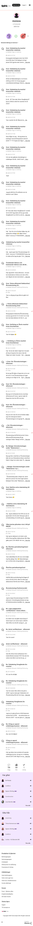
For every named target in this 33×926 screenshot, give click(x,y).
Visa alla (28, 805)
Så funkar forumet (6, 896)
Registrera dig (16, 5)
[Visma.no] (6, 6)
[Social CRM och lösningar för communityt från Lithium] (28, 922)
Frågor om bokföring (16, 52)
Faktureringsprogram (7, 859)
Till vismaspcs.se (6, 907)
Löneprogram (5, 862)
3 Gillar (9, 370)
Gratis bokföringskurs (7, 875)
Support (3, 904)
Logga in (24, 5)
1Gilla (8, 292)
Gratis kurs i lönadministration (9, 880)
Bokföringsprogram (6, 856)
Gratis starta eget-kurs (7, 878)
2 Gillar (9, 533)
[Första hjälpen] (16, 36)
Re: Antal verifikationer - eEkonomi (18, 629)
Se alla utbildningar (6, 883)
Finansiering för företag (7, 867)
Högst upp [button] (2, 922)
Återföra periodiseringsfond (15, 567)
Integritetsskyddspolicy (7, 894)
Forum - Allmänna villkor (7, 891)
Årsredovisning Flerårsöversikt (16, 588)
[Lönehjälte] (9, 36)
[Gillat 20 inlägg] (23, 36)
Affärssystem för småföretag (9, 864)
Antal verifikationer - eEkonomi (16, 644)
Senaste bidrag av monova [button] (9, 42)
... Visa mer (27, 62)
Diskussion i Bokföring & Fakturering (20, 287)
